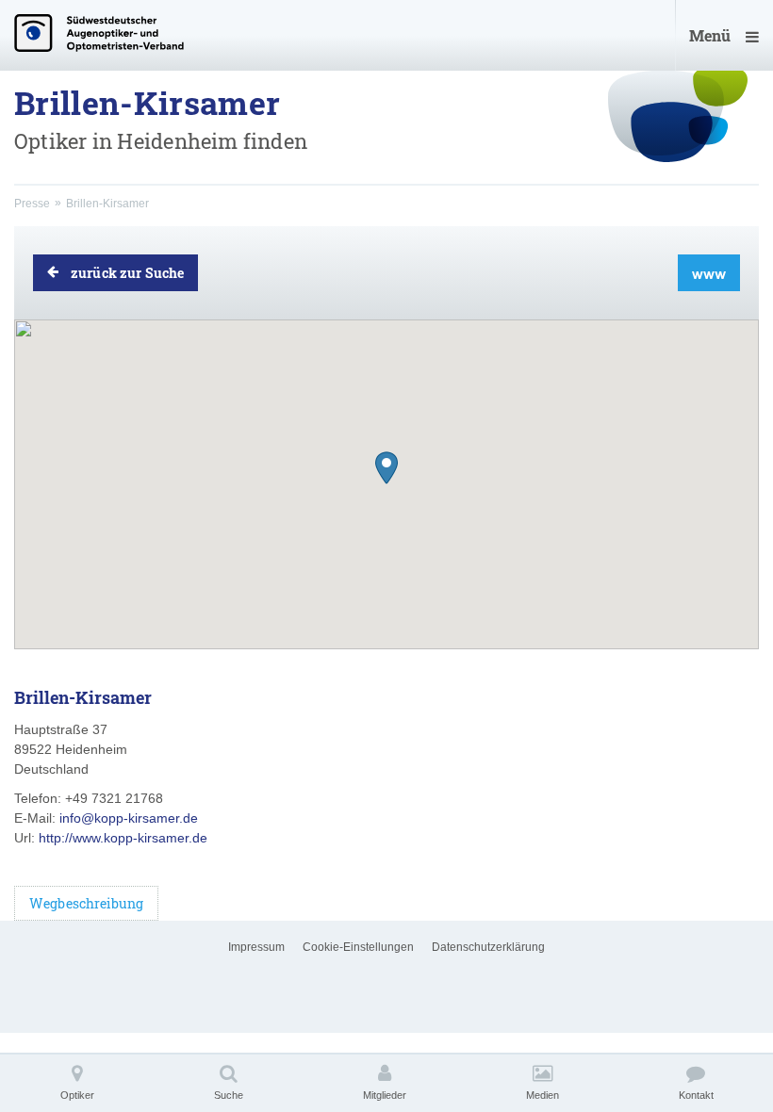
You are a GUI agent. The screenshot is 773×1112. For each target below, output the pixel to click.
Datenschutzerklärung (488, 947)
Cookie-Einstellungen (358, 947)
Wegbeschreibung (86, 903)
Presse (32, 203)
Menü (710, 35)
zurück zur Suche (127, 273)
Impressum (256, 947)
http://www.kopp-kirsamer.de (123, 837)
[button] (386, 468)
